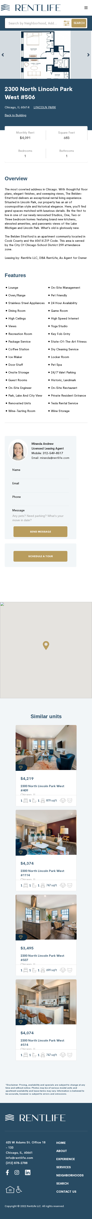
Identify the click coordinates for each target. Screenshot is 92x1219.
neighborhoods (70, 1175)
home (61, 1143)
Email (15, 483)
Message (18, 510)
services (63, 1167)
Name (16, 470)
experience (65, 1159)
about (61, 1151)
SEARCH (79, 23)
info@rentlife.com (19, 1158)
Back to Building (15, 115)
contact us (66, 1192)
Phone (16, 497)
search (62, 1183)
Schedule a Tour (40, 556)
